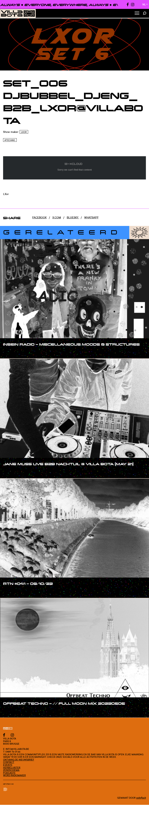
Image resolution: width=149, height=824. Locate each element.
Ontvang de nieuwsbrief (18, 759)
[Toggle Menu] (137, 13)
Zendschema (11, 770)
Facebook (39, 217)
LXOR (24, 132)
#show (12, 352)
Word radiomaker (14, 775)
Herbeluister (11, 767)
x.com (56, 217)
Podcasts (9, 772)
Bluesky (73, 217)
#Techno (9, 140)
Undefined (141, 798)
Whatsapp (91, 217)
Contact (8, 762)
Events (7, 764)
